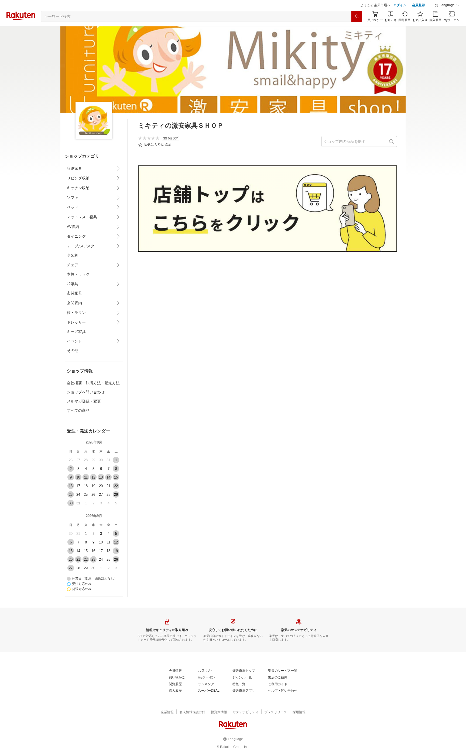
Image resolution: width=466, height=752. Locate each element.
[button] (447, 5)
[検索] (356, 16)
